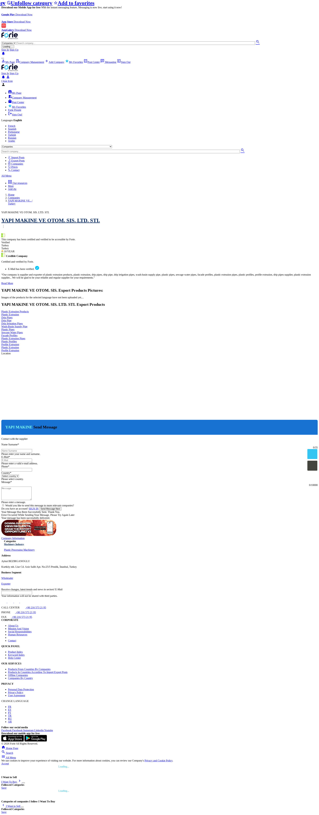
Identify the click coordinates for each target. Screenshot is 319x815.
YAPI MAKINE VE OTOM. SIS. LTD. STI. (50, 220)
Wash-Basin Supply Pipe (14, 326)
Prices (14, 167)
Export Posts (18, 160)
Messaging (108, 62)
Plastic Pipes (7, 329)
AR (10, 721)
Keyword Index (16, 654)
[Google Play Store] (35, 740)
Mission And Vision (18, 628)
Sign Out (123, 62)
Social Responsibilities (20, 631)
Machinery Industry (14, 544)
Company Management (29, 62)
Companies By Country (20, 678)
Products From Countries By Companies (29, 669)
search (258, 42)
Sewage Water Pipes (12, 332)
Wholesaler (7, 578)
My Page (8, 62)
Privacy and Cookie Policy (158, 760)
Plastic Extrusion (10, 314)
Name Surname (10, 444)
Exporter (5, 583)
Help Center (14, 657)
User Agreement (16, 695)
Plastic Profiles (9, 341)
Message (6, 482)
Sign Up (14, 49)
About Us (13, 625)
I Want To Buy (11, 781)
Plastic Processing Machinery (19, 549)
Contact (15, 170)
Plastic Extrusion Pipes (13, 338)
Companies (17, 163)
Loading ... (8, 46)
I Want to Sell (11, 806)
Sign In (5, 49)
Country (6, 472)
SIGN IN (34, 508)
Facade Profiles (9, 335)
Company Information (13, 538)
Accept (5, 763)
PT (9, 712)
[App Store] (12, 740)
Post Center (92, 62)
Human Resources (17, 634)
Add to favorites (74, 3)
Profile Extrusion (10, 344)
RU (10, 718)
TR (9, 715)
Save (3, 787)
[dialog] (159, 262)
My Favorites (74, 62)
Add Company (54, 62)
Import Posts (17, 157)
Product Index (15, 651)
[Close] (23, 782)
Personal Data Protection (21, 689)
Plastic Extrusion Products (15, 311)
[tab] (159, 120)
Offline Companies (18, 675)
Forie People (14, 110)
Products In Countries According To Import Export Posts (37, 672)
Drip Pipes (6, 317)
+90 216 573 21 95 (35, 607)
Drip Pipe (6, 320)
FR (9, 706)
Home (11, 194)
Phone (5, 466)
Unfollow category (29, 3)
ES (9, 709)
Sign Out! (15, 114)
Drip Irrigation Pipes (12, 323)
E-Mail (5, 457)
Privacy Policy (15, 692)
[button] (159, 120)
